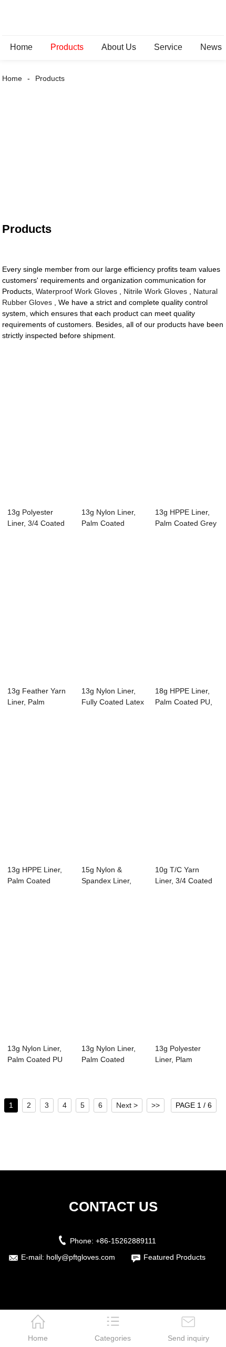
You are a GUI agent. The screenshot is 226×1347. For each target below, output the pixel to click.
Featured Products (174, 1257)
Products (67, 47)
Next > (127, 1105)
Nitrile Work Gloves (155, 291)
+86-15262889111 (126, 1241)
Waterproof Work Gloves (76, 291)
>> (155, 1105)
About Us (118, 47)
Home (21, 47)
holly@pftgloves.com (80, 1257)
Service (168, 47)
